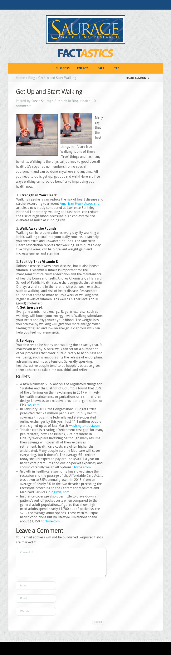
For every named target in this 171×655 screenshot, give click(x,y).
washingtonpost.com (84, 426)
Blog (31, 78)
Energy (82, 68)
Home (20, 78)
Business (62, 68)
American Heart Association (80, 204)
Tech (118, 68)
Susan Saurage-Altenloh (49, 101)
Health (101, 68)
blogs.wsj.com (58, 492)
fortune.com (50, 521)
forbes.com (82, 467)
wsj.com (33, 405)
